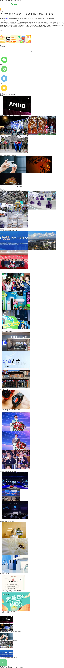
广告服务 (4, 666)
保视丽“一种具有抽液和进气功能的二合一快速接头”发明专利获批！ (11, 590)
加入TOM (7, 666)
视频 (12, 0)
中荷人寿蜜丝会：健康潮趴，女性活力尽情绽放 (9, 611)
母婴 (11, 0)
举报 (0, 45)
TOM (0, 389)
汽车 (18, 0)
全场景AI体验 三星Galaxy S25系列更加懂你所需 (7, 521)
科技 (20, 0)
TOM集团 (1, 666)
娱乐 (3, 0)
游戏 (6, 0)
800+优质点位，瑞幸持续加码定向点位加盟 (6, 331)
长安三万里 (6, 18)
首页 (0, 0)
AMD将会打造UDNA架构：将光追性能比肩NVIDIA (7, 94)
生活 (9, 0)
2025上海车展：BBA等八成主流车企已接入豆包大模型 (8, 471)
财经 (14, 0)
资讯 (2, 0)
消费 (17, 0)
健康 (15, 0)
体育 (5, 0)
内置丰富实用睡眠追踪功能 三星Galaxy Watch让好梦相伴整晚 (11, 409)
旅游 (8, 0)
